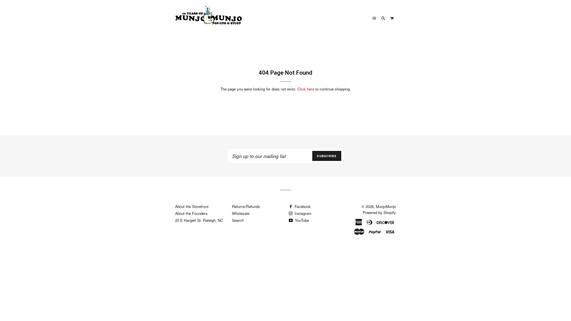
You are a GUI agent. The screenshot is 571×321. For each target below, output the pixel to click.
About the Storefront (192, 206)
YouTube (301, 220)
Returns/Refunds (246, 206)
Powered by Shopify (379, 212)
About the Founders (191, 213)
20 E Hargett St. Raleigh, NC (199, 220)
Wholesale (240, 213)
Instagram (302, 213)
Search (238, 220)
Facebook (302, 206)
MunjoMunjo (386, 206)
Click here (305, 89)
